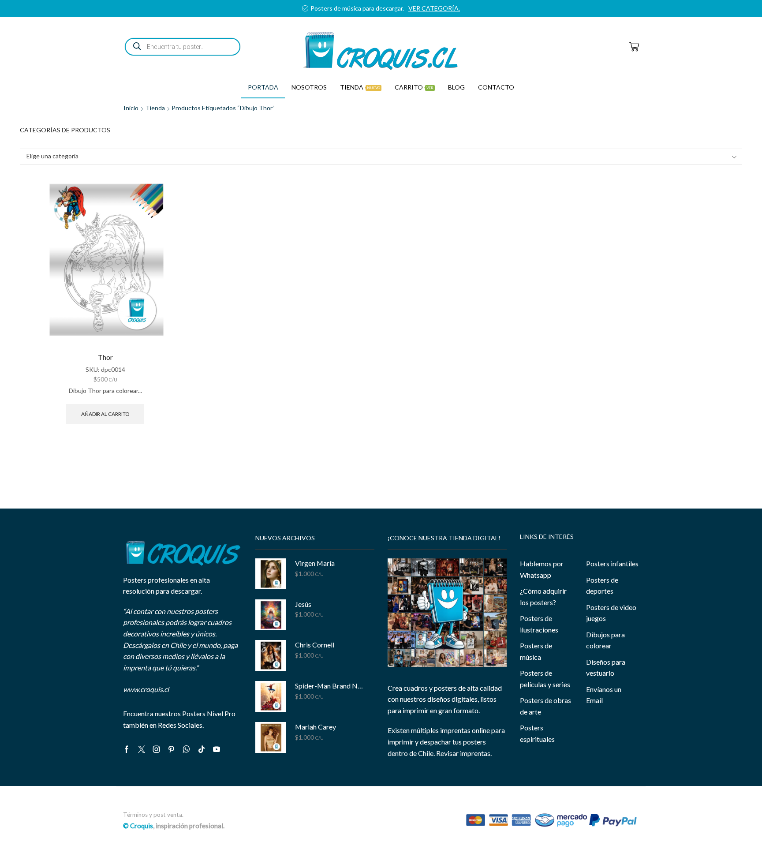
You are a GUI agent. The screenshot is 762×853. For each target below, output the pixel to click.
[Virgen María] (270, 573)
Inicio (130, 108)
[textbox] (375, 156)
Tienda (360, 87)
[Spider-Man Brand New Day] (270, 696)
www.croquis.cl (146, 689)
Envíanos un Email (603, 695)
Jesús (303, 604)
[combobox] (381, 157)
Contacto (496, 87)
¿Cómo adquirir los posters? (543, 596)
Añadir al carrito (105, 414)
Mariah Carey (315, 726)
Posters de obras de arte (545, 706)
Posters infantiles (612, 563)
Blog (456, 87)
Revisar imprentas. (464, 753)
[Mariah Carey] (270, 737)
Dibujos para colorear (605, 640)
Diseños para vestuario (605, 667)
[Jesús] (270, 614)
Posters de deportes (602, 585)
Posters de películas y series (545, 678)
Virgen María (315, 563)
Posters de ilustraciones (539, 624)
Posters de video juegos (611, 613)
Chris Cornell (314, 644)
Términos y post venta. (153, 814)
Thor (105, 357)
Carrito (414, 87)
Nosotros (309, 87)
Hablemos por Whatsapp (542, 569)
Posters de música (536, 651)
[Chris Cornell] (270, 655)
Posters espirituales (537, 733)
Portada (263, 87)
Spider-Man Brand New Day (329, 685)
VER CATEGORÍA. (434, 8)
